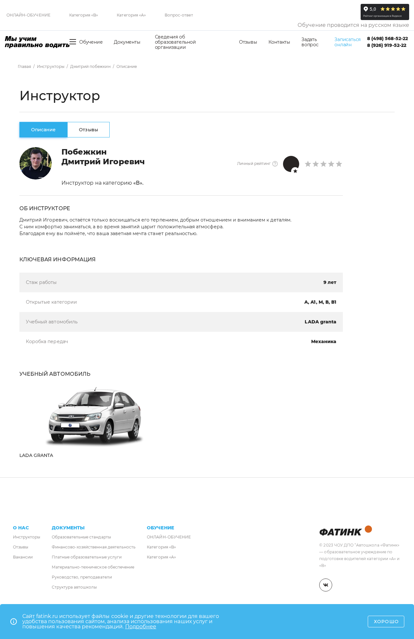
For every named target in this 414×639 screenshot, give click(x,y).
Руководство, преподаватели (82, 577)
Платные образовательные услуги (87, 557)
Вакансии (23, 557)
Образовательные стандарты (81, 537)
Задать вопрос (310, 42)
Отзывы (248, 42)
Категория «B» (83, 15)
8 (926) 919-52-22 (386, 45)
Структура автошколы (74, 587)
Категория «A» (131, 15)
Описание (43, 130)
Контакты (279, 42)
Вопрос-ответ (179, 15)
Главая (24, 66)
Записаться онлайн (347, 42)
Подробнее (140, 626)
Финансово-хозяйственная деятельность (94, 547)
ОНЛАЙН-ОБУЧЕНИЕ (28, 15)
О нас (21, 528)
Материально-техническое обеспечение (93, 567)
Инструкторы (50, 66)
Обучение (91, 42)
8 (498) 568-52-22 (387, 38)
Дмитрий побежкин (90, 66)
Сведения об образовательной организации (175, 42)
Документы (127, 42)
